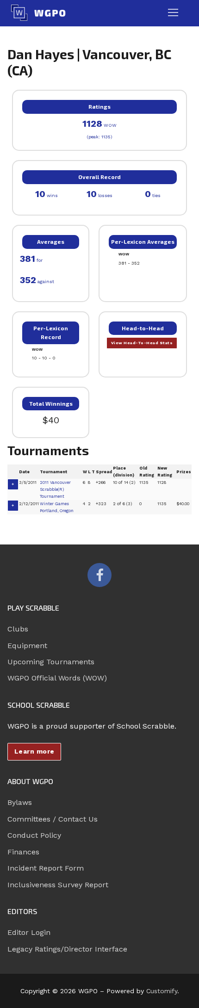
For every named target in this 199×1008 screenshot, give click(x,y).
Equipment (27, 645)
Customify (161, 991)
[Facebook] (99, 575)
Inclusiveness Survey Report (57, 884)
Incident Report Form (45, 868)
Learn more (34, 751)
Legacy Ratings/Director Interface (67, 949)
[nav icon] (173, 13)
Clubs (17, 629)
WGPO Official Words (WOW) (57, 678)
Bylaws (19, 802)
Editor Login (28, 932)
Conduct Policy (34, 835)
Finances (23, 851)
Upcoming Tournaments (50, 661)
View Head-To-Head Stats (142, 342)
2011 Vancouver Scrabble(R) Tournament (55, 489)
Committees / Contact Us (52, 819)
